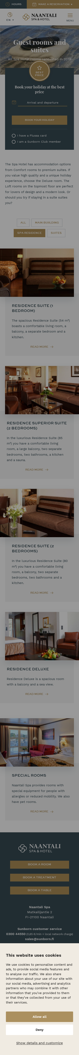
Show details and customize (39, 1043)
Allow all (40, 1017)
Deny (39, 1030)
